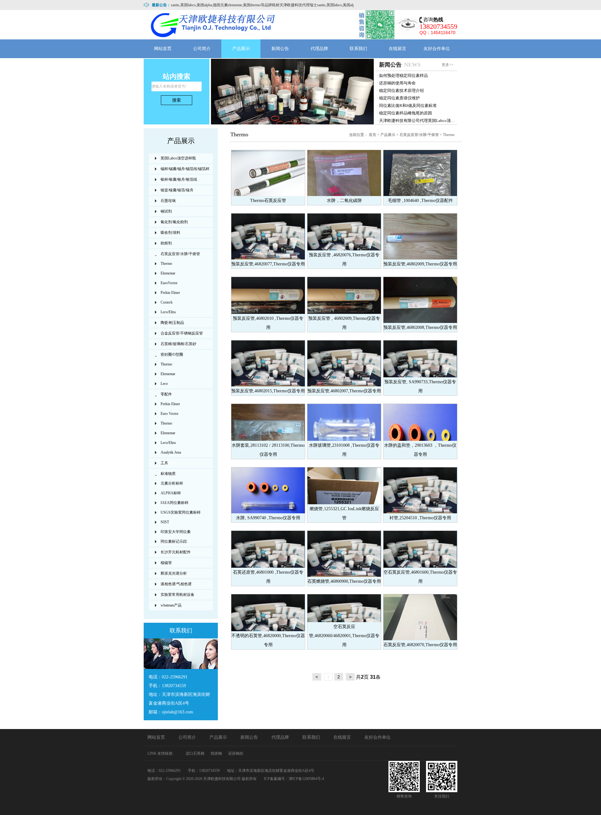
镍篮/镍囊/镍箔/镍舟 (177, 190)
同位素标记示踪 (174, 541)
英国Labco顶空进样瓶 (178, 158)
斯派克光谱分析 (174, 573)
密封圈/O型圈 (172, 354)
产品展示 (241, 48)
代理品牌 (319, 48)
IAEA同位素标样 (174, 503)
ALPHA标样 (171, 493)
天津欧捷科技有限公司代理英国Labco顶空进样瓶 (423, 120)
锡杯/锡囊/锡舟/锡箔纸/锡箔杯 (185, 169)
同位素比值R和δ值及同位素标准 (408, 105)
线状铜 (216, 753)
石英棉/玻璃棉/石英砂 (178, 344)
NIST (165, 522)
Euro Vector (169, 413)
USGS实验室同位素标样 (181, 512)
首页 (372, 135)
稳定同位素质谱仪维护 (399, 98)
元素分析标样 (172, 483)
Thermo (449, 135)
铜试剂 (166, 211)
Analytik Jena (171, 452)
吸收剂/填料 (170, 232)
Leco (164, 383)
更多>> (448, 65)
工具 (164, 463)
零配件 (166, 394)
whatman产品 (171, 605)
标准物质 (168, 473)
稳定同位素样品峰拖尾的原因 (405, 113)
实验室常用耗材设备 (177, 594)
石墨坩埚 (168, 201)
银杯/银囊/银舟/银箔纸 (179, 179)
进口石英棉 (195, 753)
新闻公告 (280, 48)
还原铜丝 (235, 753)
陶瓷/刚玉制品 (172, 322)
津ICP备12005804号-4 (306, 779)
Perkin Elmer (170, 292)
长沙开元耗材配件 (176, 552)
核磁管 (166, 563)
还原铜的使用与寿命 (397, 83)
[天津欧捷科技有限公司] (214, 24)
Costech (166, 302)
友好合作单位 (437, 48)
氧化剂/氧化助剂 (174, 222)
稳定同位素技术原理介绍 (401, 90)
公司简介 (202, 48)
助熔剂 (166, 243)
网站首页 (163, 48)
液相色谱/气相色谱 (176, 584)
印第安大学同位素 (176, 532)
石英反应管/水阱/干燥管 (419, 135)
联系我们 (358, 48)
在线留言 (397, 48)
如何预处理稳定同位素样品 (403, 75)
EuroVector (169, 283)
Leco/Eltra (168, 312)
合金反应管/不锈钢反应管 (182, 333)
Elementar (168, 273)
